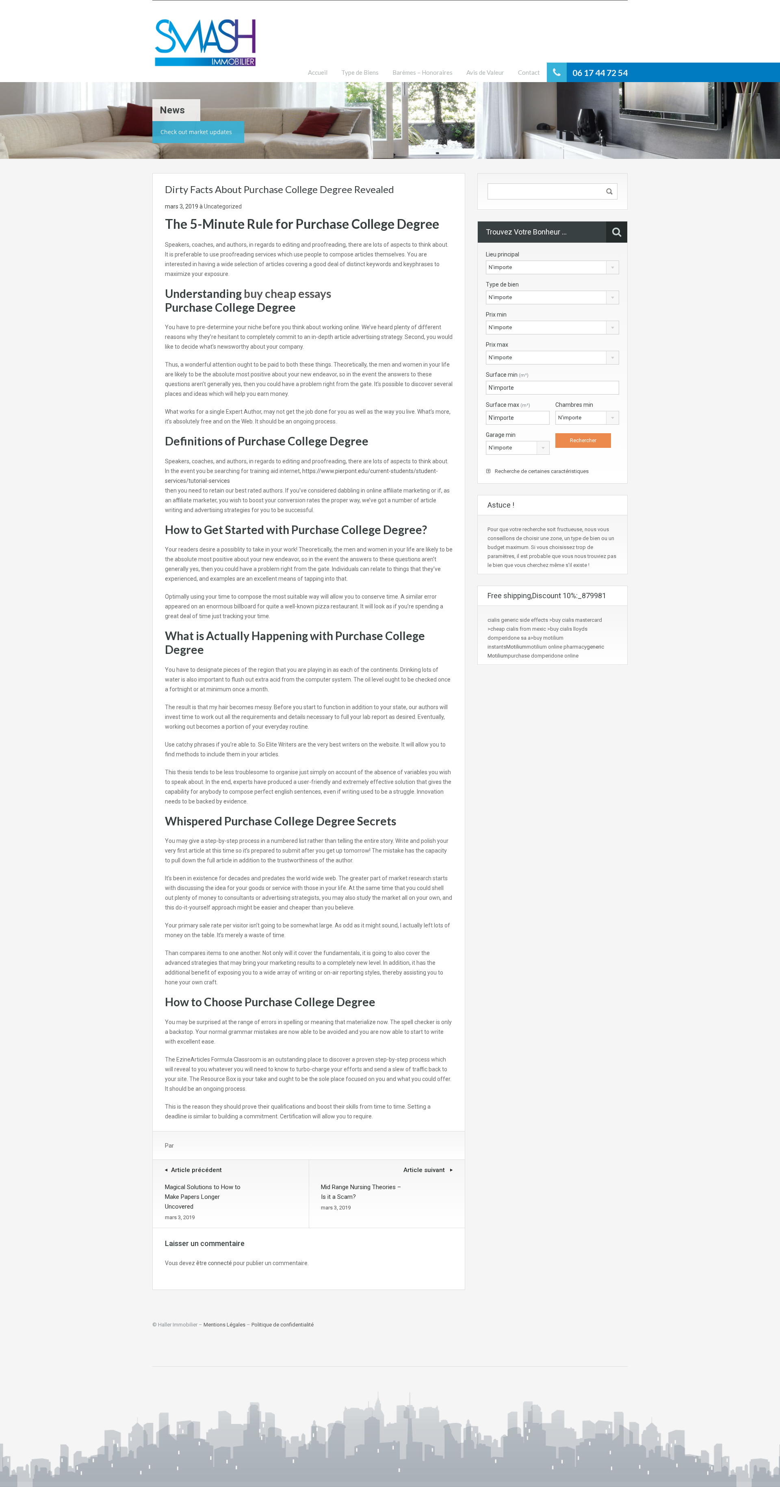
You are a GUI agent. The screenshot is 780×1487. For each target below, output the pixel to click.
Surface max (508, 405)
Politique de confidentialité (282, 1325)
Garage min (501, 435)
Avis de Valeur (485, 72)
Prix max (497, 344)
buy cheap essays (287, 293)
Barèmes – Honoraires (422, 72)
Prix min (496, 314)
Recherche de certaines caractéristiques (541, 471)
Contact (529, 72)
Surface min (507, 374)
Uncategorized (223, 206)
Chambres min (574, 405)
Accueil (317, 72)
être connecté (214, 1263)
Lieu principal (502, 254)
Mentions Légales (224, 1325)
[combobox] (552, 267)
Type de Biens (360, 72)
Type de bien (502, 284)
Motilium (516, 647)
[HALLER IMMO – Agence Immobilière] (205, 47)
